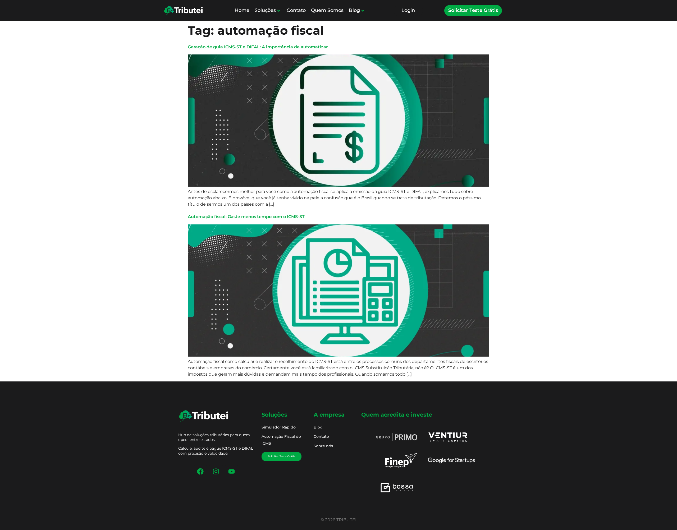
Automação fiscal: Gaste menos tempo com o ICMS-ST (246, 216)
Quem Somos (327, 10)
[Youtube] (231, 471)
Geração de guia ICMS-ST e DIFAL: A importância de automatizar (258, 46)
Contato (296, 10)
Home (242, 10)
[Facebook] (200, 471)
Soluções (265, 10)
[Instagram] (216, 471)
